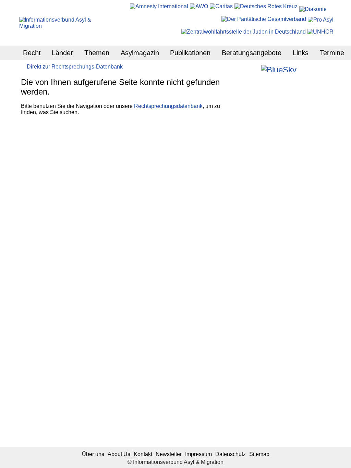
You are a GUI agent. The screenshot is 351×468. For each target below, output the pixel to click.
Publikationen (190, 53)
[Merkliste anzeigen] (236, 68)
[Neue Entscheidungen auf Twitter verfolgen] (302, 68)
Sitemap (259, 454)
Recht (32, 53)
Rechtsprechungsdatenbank (168, 106)
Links (300, 53)
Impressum (198, 454)
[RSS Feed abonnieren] (321, 68)
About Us (119, 454)
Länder (62, 53)
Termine (332, 53)
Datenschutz (230, 454)
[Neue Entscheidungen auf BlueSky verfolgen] (278, 68)
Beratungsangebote (251, 53)
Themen (96, 53)
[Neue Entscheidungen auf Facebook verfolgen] (246, 68)
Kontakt (143, 454)
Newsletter (169, 454)
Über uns (93, 454)
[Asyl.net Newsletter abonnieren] (311, 68)
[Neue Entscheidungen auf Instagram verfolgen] (255, 68)
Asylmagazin (140, 53)
